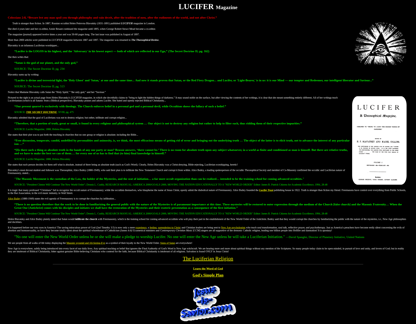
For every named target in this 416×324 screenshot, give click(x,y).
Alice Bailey (14, 198)
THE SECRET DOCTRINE (41, 112)
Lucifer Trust (266, 190)
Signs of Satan (167, 243)
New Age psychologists (233, 227)
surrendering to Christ (169, 227)
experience (141, 227)
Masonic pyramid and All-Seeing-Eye (85, 243)
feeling (153, 227)
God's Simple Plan (208, 275)
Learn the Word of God (208, 268)
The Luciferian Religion (208, 258)
